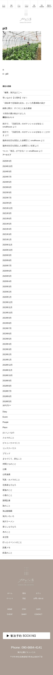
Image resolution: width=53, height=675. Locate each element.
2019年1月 (7, 360)
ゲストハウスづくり (11, 443)
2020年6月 (7, 271)
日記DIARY (34, 6)
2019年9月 (7, 318)
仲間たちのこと (9, 464)
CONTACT (38, 614)
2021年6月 (7, 218)
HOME (9, 609)
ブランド (6, 453)
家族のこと (7, 490)
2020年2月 (7, 292)
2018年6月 (7, 396)
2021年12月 (8, 208)
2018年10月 (8, 375)
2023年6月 (7, 187)
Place (5, 427)
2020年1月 (7, 297)
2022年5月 (7, 203)
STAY (24, 609)
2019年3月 (7, 349)
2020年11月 (7, 245)
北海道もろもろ (9, 485)
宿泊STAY (11, 6)
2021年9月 (7, 213)
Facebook (33, 624)
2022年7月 (7, 198)
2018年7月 (7, 391)
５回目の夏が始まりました (14, 113)
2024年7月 (7, 177)
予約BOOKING (42, 6)
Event (5, 417)
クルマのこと (8, 438)
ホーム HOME (3, 6)
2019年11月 (7, 307)
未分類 (5, 537)
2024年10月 (8, 166)
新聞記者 (6, 500)
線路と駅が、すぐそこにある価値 (17, 108)
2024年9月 (7, 171)
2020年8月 (7, 260)
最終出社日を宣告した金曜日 (15, 140)
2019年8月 (7, 323)
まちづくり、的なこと (12, 459)
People (5, 422)
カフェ (38, 593)
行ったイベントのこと (12, 542)
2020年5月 (7, 276)
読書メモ (6, 547)
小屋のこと (7, 495)
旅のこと (6, 506)
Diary (5, 412)
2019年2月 (7, 354)
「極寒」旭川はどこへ (12, 92)
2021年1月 (7, 239)
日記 (24, 598)
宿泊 (24, 593)
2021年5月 (7, 224)
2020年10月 (8, 250)
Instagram (20, 624)
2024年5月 (7, 182)
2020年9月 (7, 255)
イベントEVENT (26, 6)
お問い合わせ (38, 598)
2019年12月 (8, 302)
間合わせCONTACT (49, 6)
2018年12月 (8, 365)
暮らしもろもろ (9, 527)
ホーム (9, 593)
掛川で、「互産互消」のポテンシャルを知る (22, 124)
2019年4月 (7, 344)
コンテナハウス (9, 448)
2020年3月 (7, 286)
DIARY (24, 614)
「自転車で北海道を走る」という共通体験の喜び (24, 103)
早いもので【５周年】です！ (15, 98)
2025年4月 (7, 161)
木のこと (6, 532)
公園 (4, 469)
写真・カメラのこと (11, 480)
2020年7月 (7, 265)
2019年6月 (7, 333)
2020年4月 (7, 281)
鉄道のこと (7, 553)
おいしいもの (8, 433)
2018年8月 (7, 386)
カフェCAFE (19, 6)
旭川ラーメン (8, 521)
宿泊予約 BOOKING (23, 635)
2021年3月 (7, 234)
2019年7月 (7, 328)
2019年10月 (8, 312)
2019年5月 (7, 339)
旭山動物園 (7, 511)
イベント (9, 598)
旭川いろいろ (8, 516)
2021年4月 (7, 229)
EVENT (10, 614)
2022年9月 (7, 192)
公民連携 (6, 474)
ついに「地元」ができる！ (14, 151)
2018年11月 (7, 370)
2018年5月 (7, 401)
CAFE (38, 609)
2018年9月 (7, 380)
